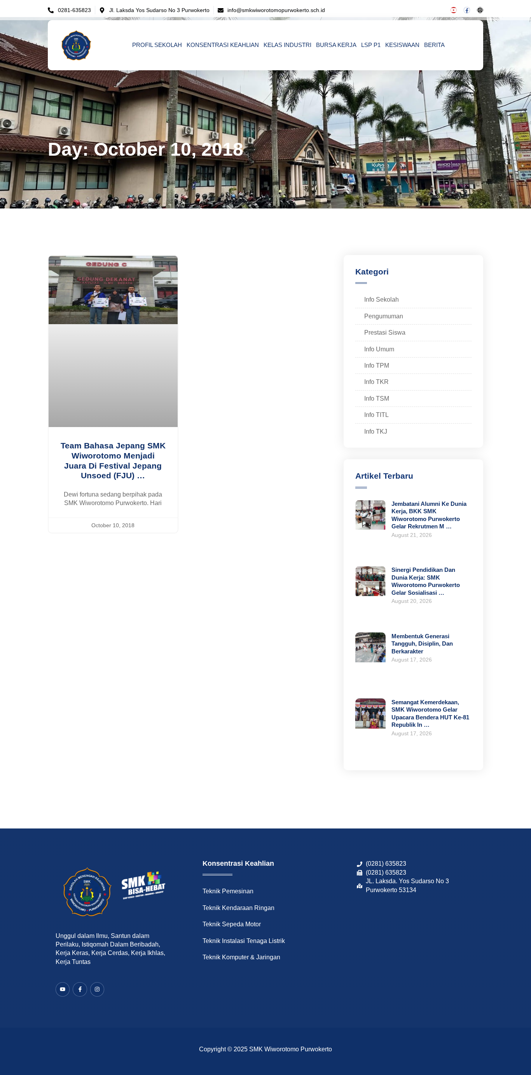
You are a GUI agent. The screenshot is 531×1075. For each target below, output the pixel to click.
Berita (434, 45)
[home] (76, 45)
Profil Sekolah (157, 45)
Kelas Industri (287, 45)
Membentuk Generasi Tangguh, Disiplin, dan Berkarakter (422, 644)
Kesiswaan (402, 45)
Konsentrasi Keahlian (223, 45)
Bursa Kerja (336, 45)
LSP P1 (371, 45)
